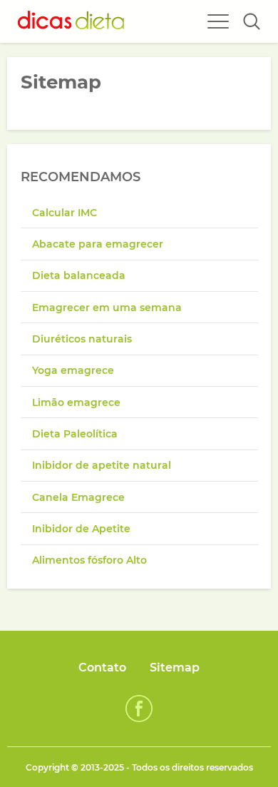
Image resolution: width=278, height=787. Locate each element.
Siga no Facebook (139, 708)
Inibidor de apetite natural (101, 465)
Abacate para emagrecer (97, 244)
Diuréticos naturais (82, 338)
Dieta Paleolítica (75, 433)
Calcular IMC (64, 212)
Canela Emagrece (78, 497)
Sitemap (175, 667)
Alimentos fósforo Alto (89, 560)
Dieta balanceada (78, 275)
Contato (102, 667)
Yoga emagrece (73, 370)
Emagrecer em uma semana (107, 307)
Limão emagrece (76, 402)
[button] (251, 21)
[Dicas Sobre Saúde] (71, 21)
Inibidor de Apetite (81, 528)
